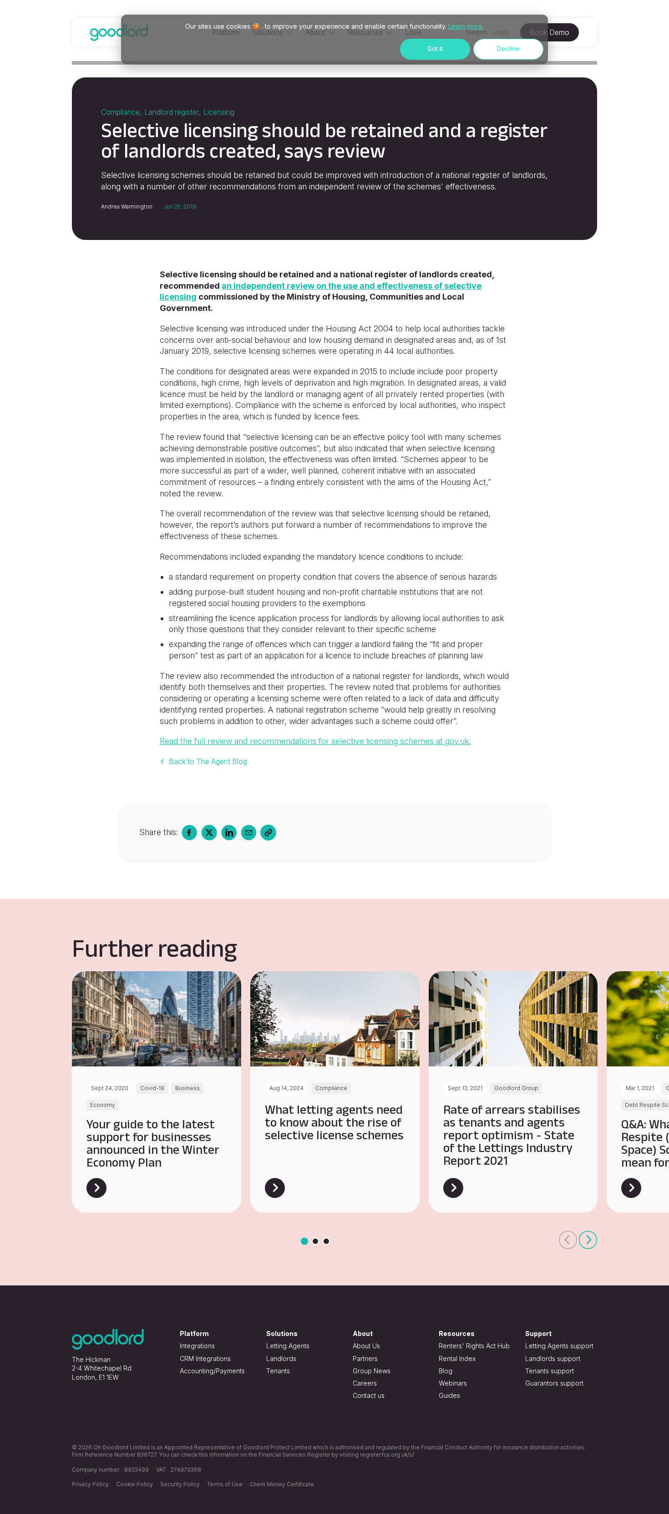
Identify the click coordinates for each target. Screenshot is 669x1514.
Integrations (197, 1346)
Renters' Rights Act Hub (474, 1346)
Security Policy (180, 1484)
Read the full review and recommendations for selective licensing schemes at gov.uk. (315, 741)
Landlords (281, 1358)
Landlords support (552, 1358)
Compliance (120, 112)
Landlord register (171, 112)
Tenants (278, 1371)
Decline (508, 48)
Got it (435, 48)
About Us (366, 1346)
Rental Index (457, 1358)
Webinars (453, 1383)
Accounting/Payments (212, 1371)
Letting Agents (287, 1346)
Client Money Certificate (282, 1484)
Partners (365, 1358)
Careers (365, 1383)
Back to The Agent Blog (208, 761)
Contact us (369, 1395)
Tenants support (549, 1371)
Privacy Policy (90, 1484)
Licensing (218, 112)
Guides (449, 1395)
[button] (568, 1240)
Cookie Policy (134, 1484)
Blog (445, 1371)
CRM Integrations (205, 1358)
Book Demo (549, 32)
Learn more (465, 26)
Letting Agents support (559, 1346)
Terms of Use (225, 1484)
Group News (371, 1371)
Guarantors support (554, 1383)
